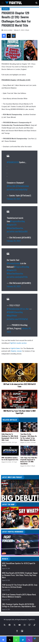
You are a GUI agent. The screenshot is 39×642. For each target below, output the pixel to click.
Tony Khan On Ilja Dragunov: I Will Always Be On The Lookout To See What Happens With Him (28, 437)
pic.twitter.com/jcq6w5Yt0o (17, 276)
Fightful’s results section (18, 343)
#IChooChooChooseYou (15, 228)
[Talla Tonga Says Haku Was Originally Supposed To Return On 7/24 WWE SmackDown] (29, 450)
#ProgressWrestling (17, 221)
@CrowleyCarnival (13, 263)
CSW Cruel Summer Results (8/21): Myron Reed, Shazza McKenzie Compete (19, 595)
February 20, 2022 (14, 198)
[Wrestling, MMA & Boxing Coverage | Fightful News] (13, 2)
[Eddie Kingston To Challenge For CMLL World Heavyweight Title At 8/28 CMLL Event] (10, 427)
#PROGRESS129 (13, 162)
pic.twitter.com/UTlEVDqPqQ (17, 318)
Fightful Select (15, 348)
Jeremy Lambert (7, 30)
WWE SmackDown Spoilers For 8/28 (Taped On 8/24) (10, 458)
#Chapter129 (11, 224)
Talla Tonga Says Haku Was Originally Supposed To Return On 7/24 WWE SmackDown (28, 460)
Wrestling (5, 9)
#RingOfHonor (12, 315)
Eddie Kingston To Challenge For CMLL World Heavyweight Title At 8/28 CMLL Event (10, 437)
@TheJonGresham (22, 185)
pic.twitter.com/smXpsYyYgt (17, 189)
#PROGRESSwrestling (15, 312)
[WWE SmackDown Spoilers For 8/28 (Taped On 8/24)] (10, 450)
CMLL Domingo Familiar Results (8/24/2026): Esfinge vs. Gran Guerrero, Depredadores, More (19, 605)
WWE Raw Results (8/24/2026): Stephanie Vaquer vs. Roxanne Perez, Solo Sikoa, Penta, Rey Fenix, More (20, 575)
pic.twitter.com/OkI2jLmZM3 (17, 231)
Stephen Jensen (16, 351)
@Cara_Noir (11, 185)
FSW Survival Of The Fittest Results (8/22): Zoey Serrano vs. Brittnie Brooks (19, 586)
